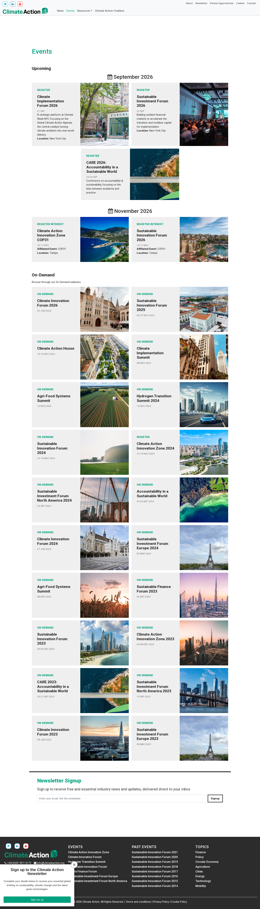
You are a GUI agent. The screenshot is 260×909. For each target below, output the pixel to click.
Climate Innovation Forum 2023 (53, 732)
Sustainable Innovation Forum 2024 (52, 448)
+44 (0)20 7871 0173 (19, 863)
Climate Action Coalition (109, 10)
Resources (83, 10)
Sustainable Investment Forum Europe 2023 (152, 734)
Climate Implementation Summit (150, 352)
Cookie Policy (179, 901)
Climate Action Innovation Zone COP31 (51, 235)
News (60, 10)
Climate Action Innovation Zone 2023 (155, 636)
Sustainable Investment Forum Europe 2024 (152, 543)
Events (71, 10)
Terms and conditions (138, 901)
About (189, 3)
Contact (251, 3)
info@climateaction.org (50, 863)
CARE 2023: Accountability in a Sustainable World (53, 686)
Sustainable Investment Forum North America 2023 (154, 686)
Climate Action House (55, 348)
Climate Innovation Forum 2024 (53, 541)
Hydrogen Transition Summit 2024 (154, 398)
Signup (215, 798)
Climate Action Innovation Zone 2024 (155, 446)
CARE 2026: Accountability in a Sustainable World (102, 167)
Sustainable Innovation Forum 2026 (152, 235)
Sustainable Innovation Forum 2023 (52, 638)
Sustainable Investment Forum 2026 (152, 101)
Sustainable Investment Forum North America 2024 (54, 495)
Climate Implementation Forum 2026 (50, 101)
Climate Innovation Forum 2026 (53, 303)
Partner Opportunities (221, 3)
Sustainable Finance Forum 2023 (154, 589)
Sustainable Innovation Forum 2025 (152, 305)
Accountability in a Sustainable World (152, 493)
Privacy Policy (161, 901)
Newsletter (201, 3)
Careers (240, 3)
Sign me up (37, 899)
